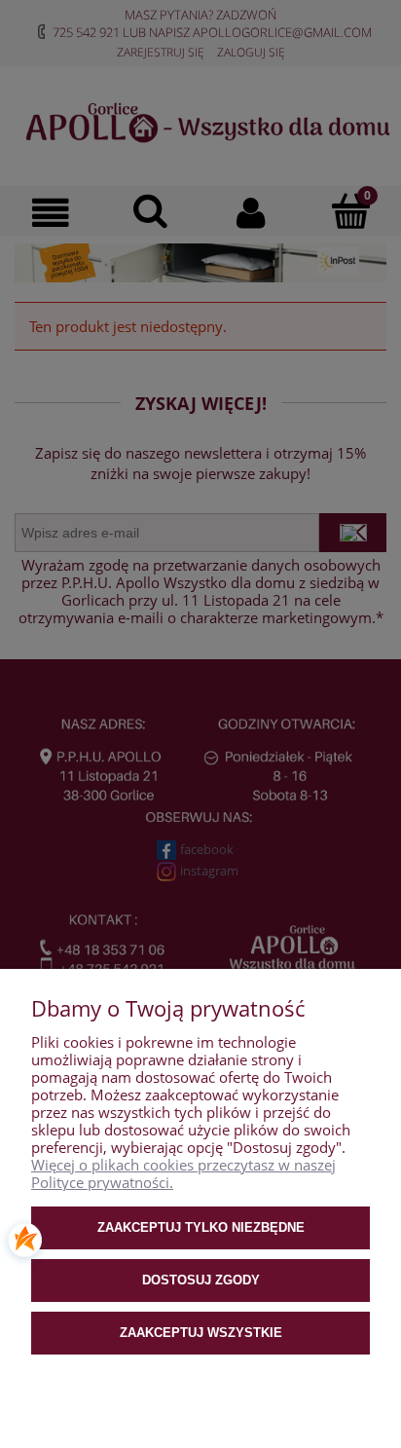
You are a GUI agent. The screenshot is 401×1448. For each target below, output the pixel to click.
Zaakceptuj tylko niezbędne (201, 1227)
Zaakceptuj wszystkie (201, 1332)
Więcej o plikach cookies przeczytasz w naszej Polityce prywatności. (183, 1173)
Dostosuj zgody (201, 1280)
